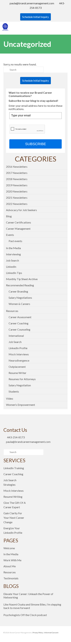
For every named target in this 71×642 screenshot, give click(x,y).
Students (14, 391)
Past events (15, 241)
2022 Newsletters (16, 203)
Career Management (18, 228)
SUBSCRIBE (35, 144)
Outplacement (17, 366)
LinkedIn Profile (18, 348)
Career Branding (18, 291)
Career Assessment (20, 317)
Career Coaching (18, 323)
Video (9, 398)
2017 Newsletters (16, 172)
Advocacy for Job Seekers (21, 210)
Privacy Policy (38, 632)
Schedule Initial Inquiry (35, 16)
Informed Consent (51, 632)
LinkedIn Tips (14, 272)
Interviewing (13, 254)
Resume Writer (17, 372)
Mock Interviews (19, 354)
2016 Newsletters (16, 166)
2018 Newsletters (16, 179)
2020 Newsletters (16, 191)
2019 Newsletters (16, 185)
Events (10, 234)
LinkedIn (11, 266)
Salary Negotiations (20, 297)
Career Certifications (18, 222)
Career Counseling (19, 329)
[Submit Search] (6, 70)
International (16, 335)
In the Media (13, 248)
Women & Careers (19, 303)
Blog (9, 216)
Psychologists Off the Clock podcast (25, 615)
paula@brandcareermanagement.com (32, 3)
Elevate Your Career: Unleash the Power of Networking (28, 595)
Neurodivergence (19, 360)
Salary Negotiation (20, 385)
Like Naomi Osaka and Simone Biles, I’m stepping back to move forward (32, 606)
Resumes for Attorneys (22, 379)
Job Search (12, 260)
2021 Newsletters (16, 197)
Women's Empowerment (20, 404)
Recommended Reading (20, 285)
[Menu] (65, 27)
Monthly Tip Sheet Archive (22, 279)
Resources (12, 310)
